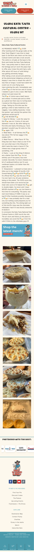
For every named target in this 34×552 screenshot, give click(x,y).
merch (29, 549)
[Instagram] (15, 482)
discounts (21, 549)
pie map (5, 549)
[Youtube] (19, 482)
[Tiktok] (23, 482)
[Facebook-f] (11, 482)
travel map (13, 549)
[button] (26, 4)
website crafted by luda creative (17, 537)
